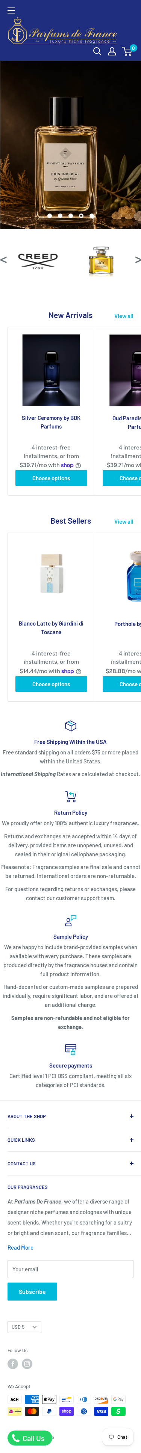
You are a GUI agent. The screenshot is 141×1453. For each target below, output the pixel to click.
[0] (127, 51)
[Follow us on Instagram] (27, 1364)
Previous (3, 258)
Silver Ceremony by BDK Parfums (51, 422)
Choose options (51, 478)
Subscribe (32, 1291)
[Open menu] (11, 10)
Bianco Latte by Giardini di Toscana (51, 627)
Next (138, 258)
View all (123, 315)
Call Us (33, 1438)
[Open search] (97, 51)
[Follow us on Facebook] (13, 1364)
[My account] (112, 51)
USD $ (18, 1327)
